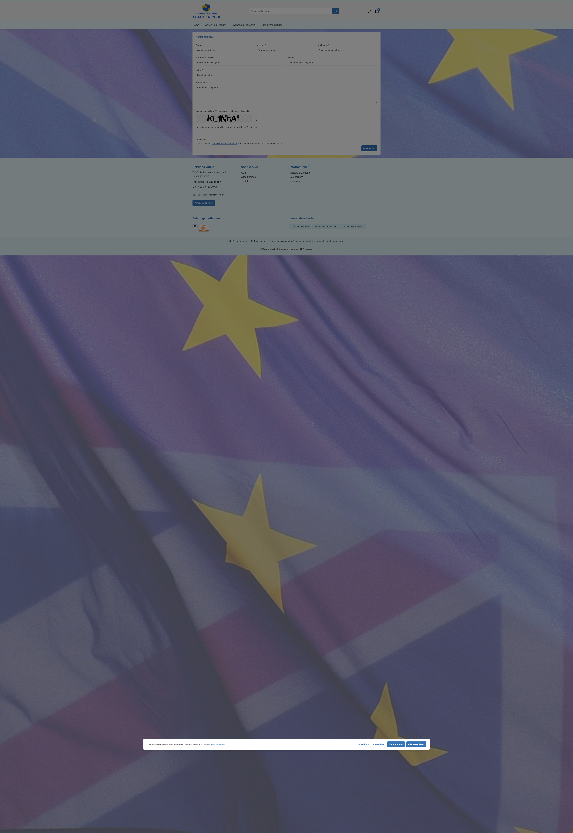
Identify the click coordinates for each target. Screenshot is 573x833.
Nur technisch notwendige (370, 744)
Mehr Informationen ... (219, 744)
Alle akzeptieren (416, 744)
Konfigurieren (396, 744)
